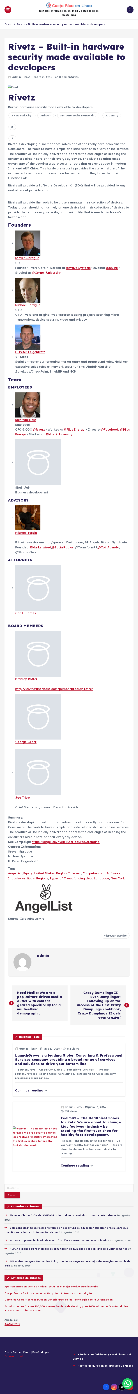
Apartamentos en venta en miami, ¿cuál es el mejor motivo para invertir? (51, 1286)
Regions (42, 878)
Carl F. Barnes (25, 613)
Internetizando (14, 1356)
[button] (127, 1383)
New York (118, 878)
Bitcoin (46, 115)
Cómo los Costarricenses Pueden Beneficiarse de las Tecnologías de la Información (58, 1299)
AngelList (15, 873)
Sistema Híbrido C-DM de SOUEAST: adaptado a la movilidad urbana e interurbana (63, 1215)
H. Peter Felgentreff (30, 352)
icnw (27, 77)
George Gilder (25, 742)
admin (16, 77)
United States (44, 873)
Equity (28, 873)
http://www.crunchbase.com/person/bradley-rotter (54, 689)
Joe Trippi (22, 797)
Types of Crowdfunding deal (71, 878)
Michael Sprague (27, 305)
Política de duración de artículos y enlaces (105, 1365)
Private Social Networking (79, 115)
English (61, 873)
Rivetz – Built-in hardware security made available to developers (61, 24)
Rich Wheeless (25, 420)
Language (101, 878)
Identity (112, 115)
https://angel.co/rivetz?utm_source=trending (66, 842)
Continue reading (29, 1090)
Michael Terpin (26, 532)
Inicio (8, 24)
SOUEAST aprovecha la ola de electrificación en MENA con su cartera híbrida (59, 1240)
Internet (74, 873)
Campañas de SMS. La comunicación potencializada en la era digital (48, 1293)
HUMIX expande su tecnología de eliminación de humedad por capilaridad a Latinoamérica (68, 1248)
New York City (22, 115)
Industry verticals (21, 878)
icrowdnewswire (116, 935)
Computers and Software (101, 873)
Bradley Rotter (26, 679)
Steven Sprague (27, 258)
